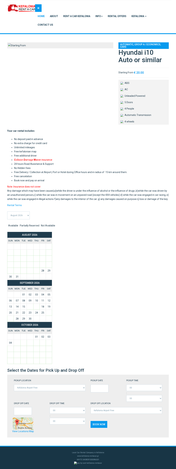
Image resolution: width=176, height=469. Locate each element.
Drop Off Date (21, 403)
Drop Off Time (57, 403)
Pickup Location (22, 380)
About (54, 16)
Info (98, 16)
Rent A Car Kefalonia (76, 16)
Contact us (45, 24)
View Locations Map (23, 431)
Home (41, 16)
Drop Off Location (101, 403)
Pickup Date (97, 380)
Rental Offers (117, 16)
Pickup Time (132, 380)
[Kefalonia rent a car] (21, 8)
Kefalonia (138, 16)
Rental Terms (14, 205)
